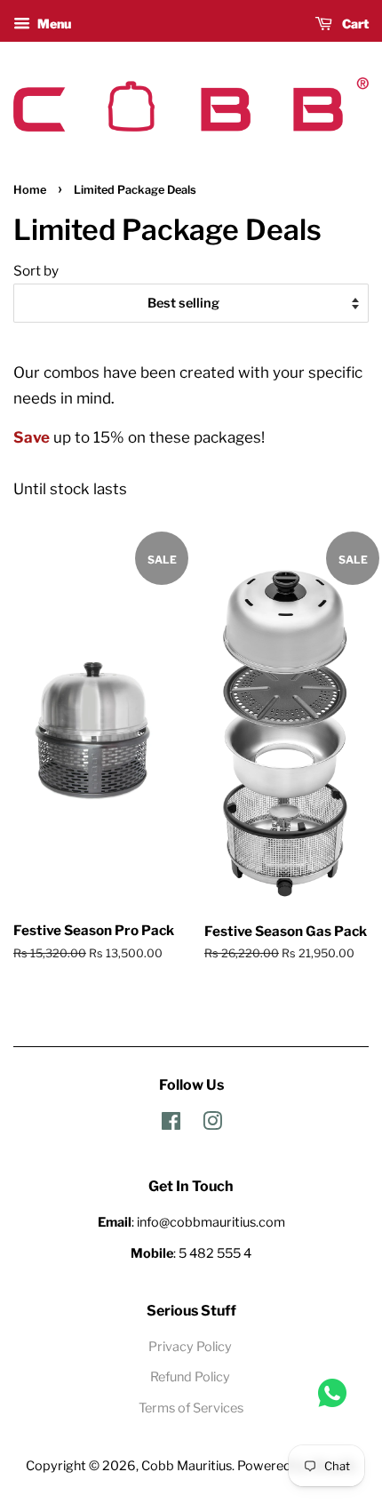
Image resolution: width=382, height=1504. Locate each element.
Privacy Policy (190, 1347)
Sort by (36, 270)
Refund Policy (190, 1377)
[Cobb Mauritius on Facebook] (171, 1124)
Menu (53, 23)
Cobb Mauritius (186, 1466)
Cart (354, 23)
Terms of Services (191, 1408)
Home (29, 189)
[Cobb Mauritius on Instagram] (212, 1124)
